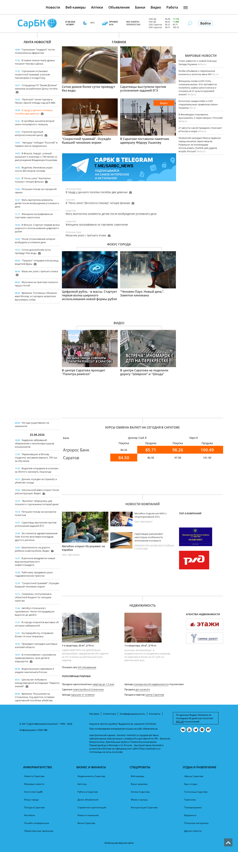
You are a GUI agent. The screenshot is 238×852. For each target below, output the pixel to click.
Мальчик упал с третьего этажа (40, 271)
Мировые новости (201, 56)
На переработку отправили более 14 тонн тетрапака (34, 634)
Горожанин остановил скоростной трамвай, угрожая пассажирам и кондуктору (32, 74)
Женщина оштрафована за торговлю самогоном (34, 215)
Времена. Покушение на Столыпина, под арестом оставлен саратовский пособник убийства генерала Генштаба (34, 698)
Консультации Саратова (144, 807)
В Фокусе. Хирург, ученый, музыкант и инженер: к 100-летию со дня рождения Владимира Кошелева (36, 157)
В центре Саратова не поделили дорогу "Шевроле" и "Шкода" (144, 372)
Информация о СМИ (31, 730)
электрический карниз (102, 735)
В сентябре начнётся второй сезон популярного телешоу (34, 122)
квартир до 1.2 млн (103, 684)
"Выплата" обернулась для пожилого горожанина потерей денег (37, 502)
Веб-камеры (75, 7)
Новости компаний (143, 504)
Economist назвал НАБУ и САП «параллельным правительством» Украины (198, 104)
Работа (172, 7)
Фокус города (119, 244)
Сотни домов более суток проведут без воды (33, 251)
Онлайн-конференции (36, 823)
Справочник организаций (92, 807)
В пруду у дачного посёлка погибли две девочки (33, 111)
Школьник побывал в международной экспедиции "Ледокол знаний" (37, 683)
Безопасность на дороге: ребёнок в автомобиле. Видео (32, 549)
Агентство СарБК (33, 791)
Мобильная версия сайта (119, 843)
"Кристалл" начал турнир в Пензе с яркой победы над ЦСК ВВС (35, 101)
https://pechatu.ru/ (149, 748)
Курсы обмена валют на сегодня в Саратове (142, 427)
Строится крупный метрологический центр (29, 133)
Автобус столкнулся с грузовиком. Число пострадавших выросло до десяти (34, 611)
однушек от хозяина (82, 694)
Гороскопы (190, 799)
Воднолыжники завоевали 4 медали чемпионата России (34, 670)
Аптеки (97, 7)
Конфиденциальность (132, 713)
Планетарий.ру (98, 745)
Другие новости (193, 830)
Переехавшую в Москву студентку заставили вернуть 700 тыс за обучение (36, 458)
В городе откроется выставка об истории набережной (37, 624)
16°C (92, 22)
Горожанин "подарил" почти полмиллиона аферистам (35, 51)
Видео (156, 7)
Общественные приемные (38, 830)
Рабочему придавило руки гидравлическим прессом (34, 574)
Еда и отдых (190, 784)
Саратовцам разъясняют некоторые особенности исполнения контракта (148, 537)
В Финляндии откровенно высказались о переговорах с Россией (200, 116)
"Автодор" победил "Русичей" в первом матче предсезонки (36, 144)
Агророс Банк (76, 450)
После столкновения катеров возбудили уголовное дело (35, 240)
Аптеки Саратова (140, 791)
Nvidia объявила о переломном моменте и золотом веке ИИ (196, 72)
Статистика (109, 713)
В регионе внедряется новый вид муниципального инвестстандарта (35, 562)
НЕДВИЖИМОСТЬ (142, 605)
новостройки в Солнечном (88, 689)
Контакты (154, 713)
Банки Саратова (86, 823)
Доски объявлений (88, 799)
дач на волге (142, 689)
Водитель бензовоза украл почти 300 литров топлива (33, 169)
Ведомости (190, 815)
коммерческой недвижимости (151, 684)
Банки (140, 7)
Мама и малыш (139, 799)
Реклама (94, 713)
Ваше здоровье (139, 784)
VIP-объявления (87, 667)
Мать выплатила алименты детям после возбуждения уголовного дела (37, 203)
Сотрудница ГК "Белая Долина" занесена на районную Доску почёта (36, 87)
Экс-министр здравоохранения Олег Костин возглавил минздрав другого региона (36, 537)
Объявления (119, 7)
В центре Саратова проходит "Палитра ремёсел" (83, 372)
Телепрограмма (193, 807)
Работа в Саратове (88, 791)
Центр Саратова (154, 694)
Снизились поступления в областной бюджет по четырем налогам (33, 597)
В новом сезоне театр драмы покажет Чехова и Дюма (35, 62)
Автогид (82, 784)
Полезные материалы (196, 823)
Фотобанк (29, 815)
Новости (53, 7)
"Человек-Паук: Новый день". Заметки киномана (142, 293)
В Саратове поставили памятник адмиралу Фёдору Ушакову (144, 141)
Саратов (71, 457)
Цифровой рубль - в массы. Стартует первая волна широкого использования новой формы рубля (89, 295)
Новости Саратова (34, 776)
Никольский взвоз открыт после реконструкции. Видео (37, 491)
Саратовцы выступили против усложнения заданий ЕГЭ (35, 524)
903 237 (180, 721)
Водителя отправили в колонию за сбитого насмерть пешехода (36, 470)
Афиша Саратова (193, 776)
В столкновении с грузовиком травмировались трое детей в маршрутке (35, 658)
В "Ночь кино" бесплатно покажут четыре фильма (33, 180)
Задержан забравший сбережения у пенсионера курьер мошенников (34, 443)
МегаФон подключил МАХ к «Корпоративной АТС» (150, 515)
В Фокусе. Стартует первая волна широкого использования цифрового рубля (37, 228)
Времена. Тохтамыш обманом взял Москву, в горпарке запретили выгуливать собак (36, 296)
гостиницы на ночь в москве (106, 752)
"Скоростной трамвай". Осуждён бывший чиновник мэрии (37, 584)
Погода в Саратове (34, 807)
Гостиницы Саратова (196, 791)
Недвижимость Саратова (91, 776)
